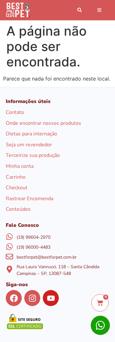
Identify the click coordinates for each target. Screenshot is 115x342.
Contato (15, 113)
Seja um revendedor (29, 145)
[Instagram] (32, 298)
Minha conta (20, 167)
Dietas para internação (31, 134)
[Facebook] (14, 298)
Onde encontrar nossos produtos (43, 124)
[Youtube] (51, 298)
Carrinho (16, 178)
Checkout (16, 188)
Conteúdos (18, 210)
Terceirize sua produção (33, 156)
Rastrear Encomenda (29, 199)
